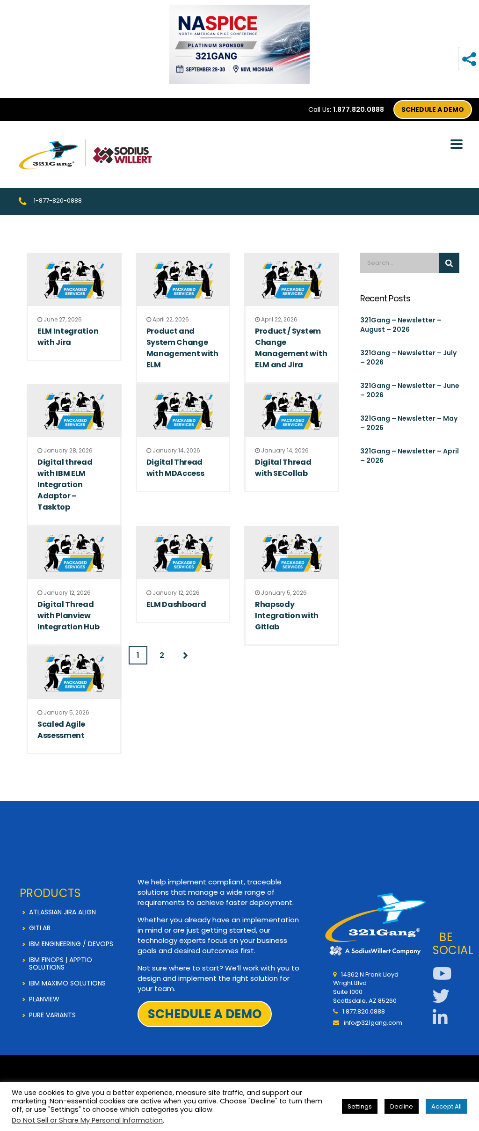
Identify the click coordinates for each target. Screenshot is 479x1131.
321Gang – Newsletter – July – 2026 (408, 357)
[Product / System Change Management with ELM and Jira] (291, 279)
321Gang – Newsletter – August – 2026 (401, 324)
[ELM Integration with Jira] (74, 279)
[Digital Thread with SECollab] (291, 410)
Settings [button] (360, 1106)
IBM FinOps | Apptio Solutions (60, 963)
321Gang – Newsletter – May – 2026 (408, 423)
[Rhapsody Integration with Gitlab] (291, 552)
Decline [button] (401, 1106)
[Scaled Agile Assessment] (74, 672)
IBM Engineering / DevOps (71, 944)
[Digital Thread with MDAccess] (183, 410)
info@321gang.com (373, 1022)
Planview (44, 999)
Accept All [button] (446, 1106)
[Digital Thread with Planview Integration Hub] (74, 552)
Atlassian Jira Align (62, 912)
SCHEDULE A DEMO (432, 109)
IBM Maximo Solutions (67, 983)
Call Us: (346, 109)
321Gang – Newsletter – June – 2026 (409, 390)
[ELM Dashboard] (183, 552)
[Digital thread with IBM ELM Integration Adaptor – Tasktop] (74, 410)
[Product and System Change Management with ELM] (183, 279)
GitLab (40, 928)
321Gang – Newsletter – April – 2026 (409, 455)
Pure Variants (52, 1015)
